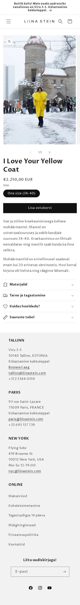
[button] (8, 21)
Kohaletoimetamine (24, 506)
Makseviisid (18, 496)
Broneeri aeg (19, 367)
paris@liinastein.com (26, 419)
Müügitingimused (22, 525)
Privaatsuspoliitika (23, 535)
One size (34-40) (21, 193)
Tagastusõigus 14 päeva (27, 515)
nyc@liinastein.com (25, 471)
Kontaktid (17, 545)
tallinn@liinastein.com (27, 373)
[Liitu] (64, 572)
